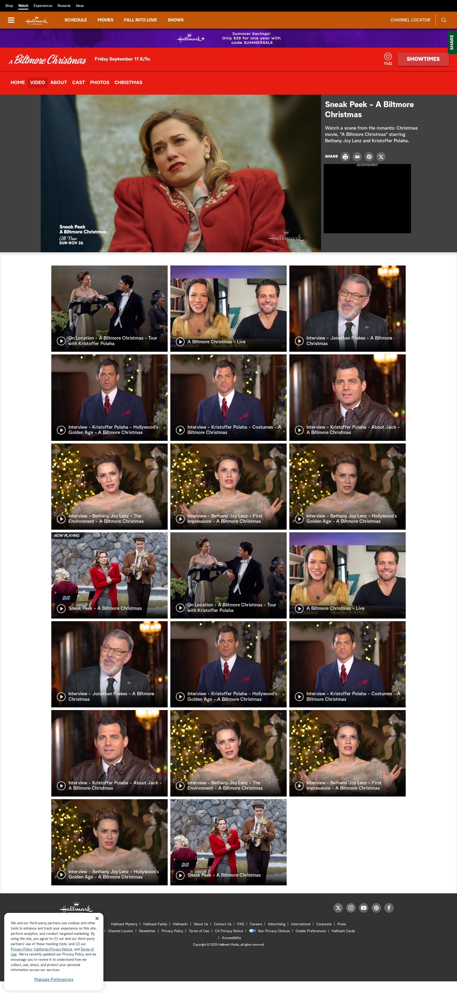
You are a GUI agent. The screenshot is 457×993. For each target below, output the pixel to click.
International (300, 924)
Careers (256, 924)
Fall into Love (140, 20)
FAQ (240, 924)
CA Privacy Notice (229, 931)
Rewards (64, 6)
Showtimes (423, 59)
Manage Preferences (54, 980)
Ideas (80, 6)
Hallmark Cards (343, 931)
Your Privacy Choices (274, 931)
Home (18, 82)
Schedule (76, 20)
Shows (176, 20)
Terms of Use (199, 931)
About (58, 82)
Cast (78, 82)
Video (37, 82)
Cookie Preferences (311, 931)
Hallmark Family (155, 924)
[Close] (97, 918)
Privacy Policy (172, 931)
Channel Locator (410, 20)
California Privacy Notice (53, 949)
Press (341, 924)
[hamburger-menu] (11, 20)
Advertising (276, 924)
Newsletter (147, 931)
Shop (9, 6)
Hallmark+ (180, 924)
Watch (23, 6)
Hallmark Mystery (124, 924)
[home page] (37, 20)
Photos (99, 82)
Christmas (128, 82)
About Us (201, 924)
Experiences (43, 6)
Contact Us (222, 924)
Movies (105, 20)
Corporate (324, 924)
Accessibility (231, 938)
